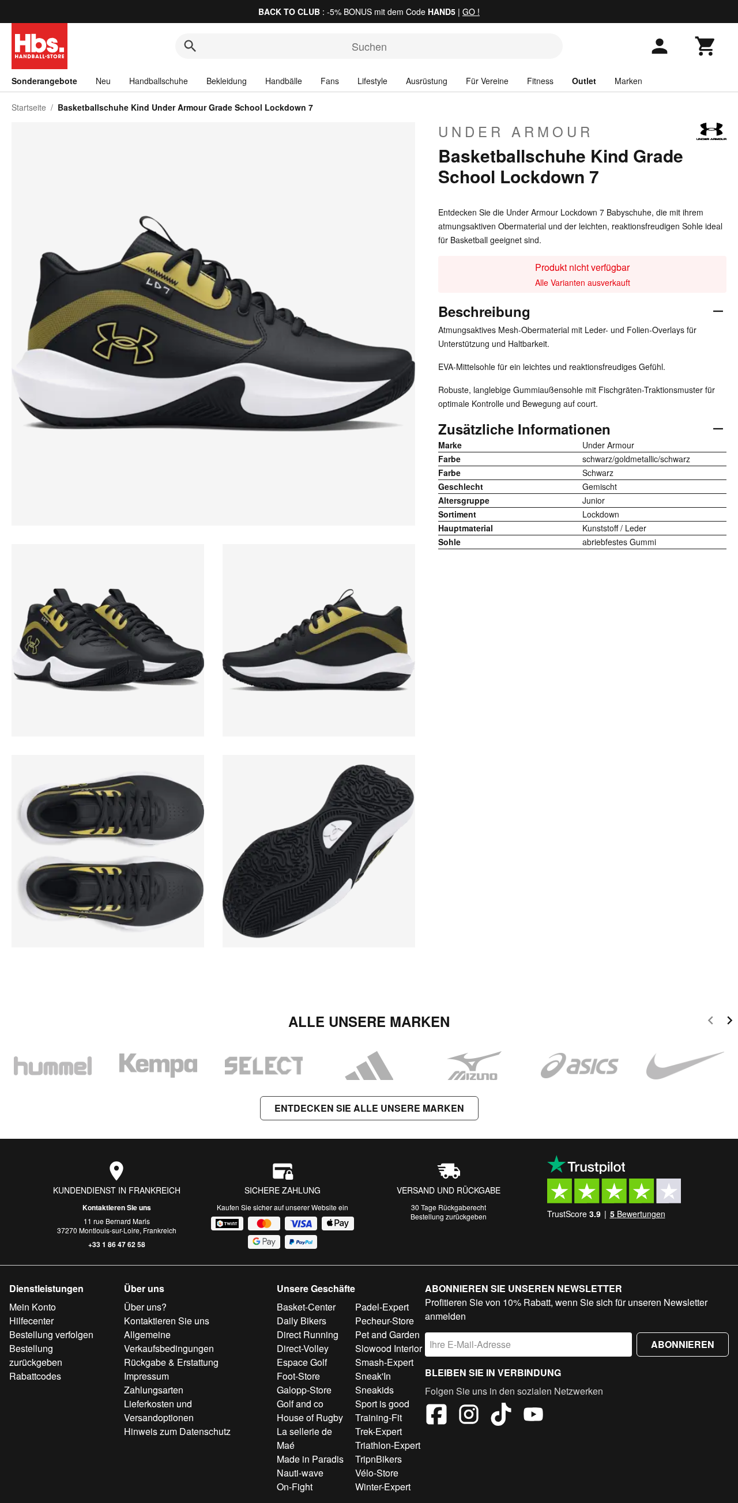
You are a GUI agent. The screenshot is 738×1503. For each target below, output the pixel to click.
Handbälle (283, 80)
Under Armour (515, 131)
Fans (330, 80)
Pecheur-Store (384, 1320)
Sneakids (374, 1389)
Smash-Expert (384, 1362)
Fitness (540, 80)
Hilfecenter (31, 1320)
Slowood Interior (388, 1348)
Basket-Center (306, 1306)
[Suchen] (190, 46)
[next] (729, 1022)
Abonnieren (682, 1344)
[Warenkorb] (705, 46)
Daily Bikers (301, 1320)
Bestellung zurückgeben (449, 1216)
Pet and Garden (387, 1334)
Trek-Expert (378, 1431)
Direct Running (307, 1334)
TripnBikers (378, 1459)
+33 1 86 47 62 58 (116, 1244)
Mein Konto (32, 1306)
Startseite (29, 107)
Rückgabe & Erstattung (171, 1362)
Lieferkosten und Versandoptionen (159, 1410)
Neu (103, 80)
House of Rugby (310, 1417)
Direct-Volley (303, 1348)
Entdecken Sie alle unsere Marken (369, 1108)
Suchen (369, 46)
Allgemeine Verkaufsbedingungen (169, 1341)
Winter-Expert (383, 1486)
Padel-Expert (382, 1306)
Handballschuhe (158, 80)
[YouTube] (533, 1416)
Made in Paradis (310, 1459)
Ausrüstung (426, 80)
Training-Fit (378, 1417)
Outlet (584, 80)
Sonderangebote (44, 80)
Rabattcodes (35, 1376)
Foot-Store (298, 1376)
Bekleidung (226, 80)
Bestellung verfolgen (51, 1334)
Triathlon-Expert (387, 1445)
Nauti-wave (300, 1472)
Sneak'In (373, 1376)
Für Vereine (487, 80)
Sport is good (382, 1403)
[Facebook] (436, 1416)
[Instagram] (468, 1416)
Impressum (146, 1376)
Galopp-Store (304, 1389)
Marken (628, 80)
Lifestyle (372, 80)
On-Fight (294, 1486)
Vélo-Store (376, 1472)
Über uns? (145, 1306)
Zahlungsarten (153, 1389)
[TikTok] (501, 1416)
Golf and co (300, 1403)
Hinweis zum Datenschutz (177, 1431)
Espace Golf (302, 1362)
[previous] (710, 1022)
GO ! (471, 11)
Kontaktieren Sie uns (116, 1207)
